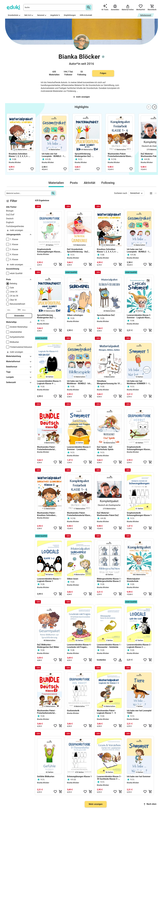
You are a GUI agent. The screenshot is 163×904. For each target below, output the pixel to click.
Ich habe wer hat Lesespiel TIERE (139, 711)
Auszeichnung (12, 269)
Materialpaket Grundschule (133, 580)
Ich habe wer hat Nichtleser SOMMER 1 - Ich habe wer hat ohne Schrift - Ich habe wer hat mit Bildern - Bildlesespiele (139, 382)
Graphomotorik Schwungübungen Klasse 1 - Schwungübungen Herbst (139, 448)
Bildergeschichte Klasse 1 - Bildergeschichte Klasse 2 (109, 580)
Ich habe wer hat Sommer (139, 776)
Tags (8, 372)
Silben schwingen (75, 315)
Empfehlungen (70, 15)
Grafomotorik (73, 710)
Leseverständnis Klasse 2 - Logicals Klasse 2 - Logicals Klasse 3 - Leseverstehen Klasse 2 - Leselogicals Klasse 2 (139, 645)
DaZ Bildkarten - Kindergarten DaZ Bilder (48, 645)
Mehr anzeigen (83, 97)
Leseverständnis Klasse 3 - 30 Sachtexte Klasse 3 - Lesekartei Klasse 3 (109, 777)
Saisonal (40, 15)
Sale (12, 287)
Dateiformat (11, 366)
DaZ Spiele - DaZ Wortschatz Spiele (105, 448)
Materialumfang (13, 356)
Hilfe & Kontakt (86, 15)
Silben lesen (72, 579)
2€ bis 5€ (14, 296)
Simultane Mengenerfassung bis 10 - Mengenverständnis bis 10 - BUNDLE (109, 382)
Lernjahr (10, 377)
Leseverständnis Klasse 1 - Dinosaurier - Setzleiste (109, 645)
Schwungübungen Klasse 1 (79, 776)
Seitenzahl (11, 382)
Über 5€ (13, 300)
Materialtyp (11, 322)
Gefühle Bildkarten (45, 776)
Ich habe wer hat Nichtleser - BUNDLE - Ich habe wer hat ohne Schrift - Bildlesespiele (79, 382)
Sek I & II (27, 15)
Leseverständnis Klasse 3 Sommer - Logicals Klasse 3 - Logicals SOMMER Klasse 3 (139, 316)
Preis (8, 279)
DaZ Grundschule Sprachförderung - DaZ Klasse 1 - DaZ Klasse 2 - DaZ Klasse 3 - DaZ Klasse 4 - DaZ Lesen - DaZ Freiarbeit (79, 250)
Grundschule (13, 15)
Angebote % (55, 15)
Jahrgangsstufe (13, 234)
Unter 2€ (13, 291)
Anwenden (19, 315)
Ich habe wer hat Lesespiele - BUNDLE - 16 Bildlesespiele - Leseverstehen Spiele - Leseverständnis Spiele (53, 155)
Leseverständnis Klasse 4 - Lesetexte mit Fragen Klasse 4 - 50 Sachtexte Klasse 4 (79, 645)
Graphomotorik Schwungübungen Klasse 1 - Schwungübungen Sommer (49, 250)
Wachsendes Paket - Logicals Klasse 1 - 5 (106, 711)
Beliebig (13, 283)
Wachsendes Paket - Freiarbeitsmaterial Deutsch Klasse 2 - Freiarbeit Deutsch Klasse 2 (48, 711)
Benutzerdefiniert (17, 304)
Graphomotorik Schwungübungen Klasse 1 (139, 514)
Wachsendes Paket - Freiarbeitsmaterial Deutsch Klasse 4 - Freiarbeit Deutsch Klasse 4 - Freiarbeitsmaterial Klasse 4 (48, 448)
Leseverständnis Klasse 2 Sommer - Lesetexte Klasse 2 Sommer (78, 448)
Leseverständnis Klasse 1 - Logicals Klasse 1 (49, 580)
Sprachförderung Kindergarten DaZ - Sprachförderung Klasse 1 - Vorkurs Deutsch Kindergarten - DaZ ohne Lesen (87, 155)
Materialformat (13, 361)
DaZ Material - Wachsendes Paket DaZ (108, 514)
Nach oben (151, 804)
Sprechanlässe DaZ (106, 315)
